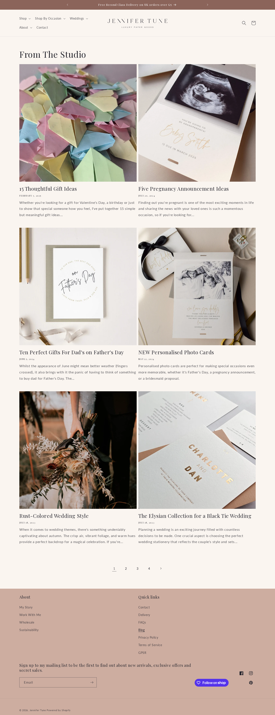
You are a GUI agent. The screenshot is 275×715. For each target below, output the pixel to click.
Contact (144, 607)
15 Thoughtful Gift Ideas (48, 188)
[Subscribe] (91, 682)
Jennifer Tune (38, 710)
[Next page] (160, 568)
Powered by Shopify (59, 710)
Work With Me (30, 615)
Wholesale (26, 622)
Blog (141, 630)
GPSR (142, 653)
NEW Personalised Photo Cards (176, 352)
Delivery (144, 615)
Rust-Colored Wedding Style (54, 515)
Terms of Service (150, 645)
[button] (24, 18)
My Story (26, 607)
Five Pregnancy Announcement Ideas (183, 188)
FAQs (142, 622)
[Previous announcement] (67, 4)
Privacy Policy (148, 637)
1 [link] (114, 568)
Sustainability (28, 630)
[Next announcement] (207, 4)
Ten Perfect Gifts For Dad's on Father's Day (71, 352)
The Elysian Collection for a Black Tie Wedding (195, 515)
